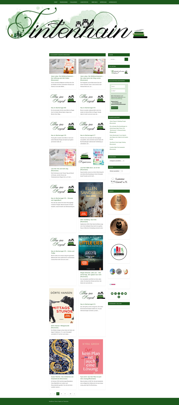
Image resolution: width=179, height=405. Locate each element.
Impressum (103, 2)
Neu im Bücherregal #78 (58, 135)
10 (70, 393)
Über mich (95, 2)
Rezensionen (64, 2)
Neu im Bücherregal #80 (58, 107)
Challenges (73, 2)
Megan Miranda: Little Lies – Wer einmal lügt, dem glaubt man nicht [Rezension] (90, 274)
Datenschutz (113, 2)
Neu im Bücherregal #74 (87, 304)
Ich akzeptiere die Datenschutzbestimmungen (118, 103)
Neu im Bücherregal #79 (87, 107)
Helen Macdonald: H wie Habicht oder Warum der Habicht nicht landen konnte (119, 137)
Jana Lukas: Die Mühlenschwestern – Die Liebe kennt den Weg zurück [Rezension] (92, 78)
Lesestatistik (84, 2)
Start (55, 2)
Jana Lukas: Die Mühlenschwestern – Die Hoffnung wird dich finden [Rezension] (62, 78)
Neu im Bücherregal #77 (87, 135)
